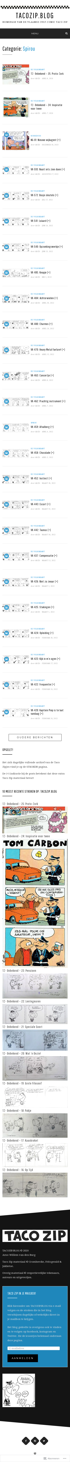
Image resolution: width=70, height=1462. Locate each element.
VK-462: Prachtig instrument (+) (48, 401)
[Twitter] (44, 1441)
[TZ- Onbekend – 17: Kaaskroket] (35, 1155)
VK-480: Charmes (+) (42, 324)
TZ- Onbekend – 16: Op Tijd (17, 1170)
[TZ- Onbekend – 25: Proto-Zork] (35, 819)
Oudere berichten (35, 737)
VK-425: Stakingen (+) (42, 607)
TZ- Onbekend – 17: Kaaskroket (20, 1140)
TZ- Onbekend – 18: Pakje (16, 1110)
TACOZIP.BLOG (35, 15)
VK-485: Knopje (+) (40, 272)
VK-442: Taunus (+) (41, 530)
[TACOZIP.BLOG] (3, 33)
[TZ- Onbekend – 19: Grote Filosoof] (35, 1096)
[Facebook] (26, 1441)
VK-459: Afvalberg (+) (42, 427)
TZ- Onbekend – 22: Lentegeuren (21, 1001)
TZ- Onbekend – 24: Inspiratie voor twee (26, 836)
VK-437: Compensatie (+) (44, 555)
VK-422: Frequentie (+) (43, 684)
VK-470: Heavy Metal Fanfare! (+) (48, 349)
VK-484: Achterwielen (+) (44, 298)
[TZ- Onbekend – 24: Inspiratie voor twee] (35, 903)
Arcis (37, 78)
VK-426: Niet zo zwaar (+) (44, 581)
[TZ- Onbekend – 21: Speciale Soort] (35, 1039)
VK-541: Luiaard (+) (40, 220)
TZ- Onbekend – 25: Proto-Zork (47, 73)
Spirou (33, 423)
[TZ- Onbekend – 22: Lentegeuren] (35, 1013)
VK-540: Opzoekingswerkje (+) (47, 246)
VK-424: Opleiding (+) (42, 633)
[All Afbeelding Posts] (6, 134)
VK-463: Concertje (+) (42, 375)
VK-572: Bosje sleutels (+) (44, 195)
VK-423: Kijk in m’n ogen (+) (45, 658)
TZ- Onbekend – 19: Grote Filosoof (22, 1083)
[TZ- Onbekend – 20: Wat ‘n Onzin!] (35, 1068)
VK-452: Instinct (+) (41, 478)
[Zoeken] (66, 33)
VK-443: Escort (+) (40, 504)
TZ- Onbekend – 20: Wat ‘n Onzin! (21, 1053)
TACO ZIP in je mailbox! (21, 1293)
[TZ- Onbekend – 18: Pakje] (35, 1125)
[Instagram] (35, 1441)
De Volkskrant (38, 69)
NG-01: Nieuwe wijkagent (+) (46, 140)
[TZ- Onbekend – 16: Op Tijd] (35, 1184)
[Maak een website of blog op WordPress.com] (35, 1454)
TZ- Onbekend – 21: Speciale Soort (22, 1027)
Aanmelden (23, 1358)
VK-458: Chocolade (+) (42, 452)
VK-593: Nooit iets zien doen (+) (48, 169)
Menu (35, 33)
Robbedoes (36, 136)
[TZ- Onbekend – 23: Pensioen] (35, 985)
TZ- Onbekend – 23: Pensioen (19, 970)
